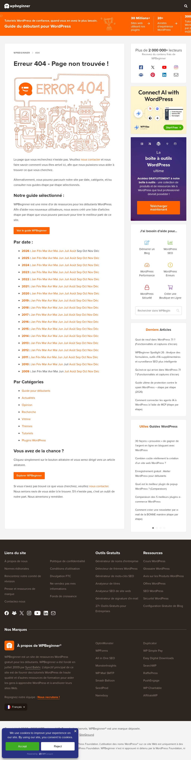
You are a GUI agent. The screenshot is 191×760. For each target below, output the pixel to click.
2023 (25, 272)
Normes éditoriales (16, 568)
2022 (25, 279)
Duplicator (150, 643)
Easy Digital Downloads (158, 658)
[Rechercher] (186, 6)
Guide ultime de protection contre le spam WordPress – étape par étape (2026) (156, 387)
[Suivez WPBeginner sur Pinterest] (153, 74)
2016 (25, 322)
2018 (25, 307)
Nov (90, 258)
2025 (25, 258)
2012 (25, 350)
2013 (25, 343)
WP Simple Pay (153, 650)
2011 (25, 357)
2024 (25, 265)
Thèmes (27, 426)
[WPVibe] (159, 110)
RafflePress (150, 673)
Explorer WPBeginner (29, 476)
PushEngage (151, 680)
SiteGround (86, 735)
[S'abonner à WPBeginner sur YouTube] (164, 67)
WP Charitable (152, 688)
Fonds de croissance (63, 596)
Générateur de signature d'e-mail (117, 598)
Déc (96, 258)
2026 (25, 251)
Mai (55, 251)
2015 (25, 329)
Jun (61, 251)
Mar (45, 251)
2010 (25, 364)
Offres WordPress (154, 583)
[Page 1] (153, 528)
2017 (25, 315)
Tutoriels (27, 433)
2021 (25, 286)
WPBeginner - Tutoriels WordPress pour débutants (17, 6)
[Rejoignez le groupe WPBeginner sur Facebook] (141, 74)
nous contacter (90, 159)
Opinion (27, 405)
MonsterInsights (106, 665)
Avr (50, 251)
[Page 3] (160, 528)
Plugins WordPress (34, 440)
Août (73, 251)
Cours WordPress (154, 561)
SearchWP (149, 665)
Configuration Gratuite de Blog (163, 606)
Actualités (28, 398)
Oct (85, 258)
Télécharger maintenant (158, 208)
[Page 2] (157, 528)
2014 (25, 336)
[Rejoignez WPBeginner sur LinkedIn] (164, 74)
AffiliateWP (150, 695)
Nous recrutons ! (48, 697)
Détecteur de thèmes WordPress (116, 568)
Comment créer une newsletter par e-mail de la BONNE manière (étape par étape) (157, 514)
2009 (25, 371)
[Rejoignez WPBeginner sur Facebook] (141, 67)
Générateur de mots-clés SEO (115, 576)
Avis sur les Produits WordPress (163, 576)
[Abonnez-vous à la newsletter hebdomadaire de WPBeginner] (176, 74)
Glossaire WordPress (156, 568)
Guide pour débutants (36, 391)
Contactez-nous (14, 601)
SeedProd (102, 688)
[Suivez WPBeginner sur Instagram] (176, 67)
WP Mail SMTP (105, 673)
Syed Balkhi (32, 667)
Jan (34, 251)
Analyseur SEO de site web (113, 591)
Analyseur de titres (108, 583)
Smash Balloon (105, 680)
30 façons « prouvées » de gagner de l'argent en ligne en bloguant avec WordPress (157, 445)
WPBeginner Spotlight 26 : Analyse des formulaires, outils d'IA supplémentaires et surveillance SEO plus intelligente (158, 357)
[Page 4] (164, 528)
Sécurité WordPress (155, 598)
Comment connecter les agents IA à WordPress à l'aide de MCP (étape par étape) (157, 404)
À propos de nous (15, 561)
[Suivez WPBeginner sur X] (153, 67)
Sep (79, 258)
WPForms (102, 650)
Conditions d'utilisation (65, 568)
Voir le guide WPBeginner (32, 231)
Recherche (29, 412)
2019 (25, 300)
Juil (66, 251)
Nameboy (102, 695)
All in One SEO (105, 658)
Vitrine (26, 419)
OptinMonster (104, 643)
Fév (39, 251)
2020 (25, 293)
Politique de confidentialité (67, 561)
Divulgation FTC (60, 576)
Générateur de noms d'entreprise (117, 561)
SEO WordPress (153, 591)
